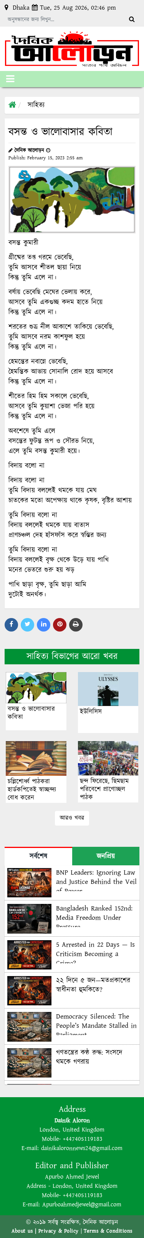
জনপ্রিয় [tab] (106, 856)
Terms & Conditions (108, 1231)
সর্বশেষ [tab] (38, 856)
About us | (25, 1231)
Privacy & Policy (58, 1231)
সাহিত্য (36, 105)
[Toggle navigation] (10, 79)
